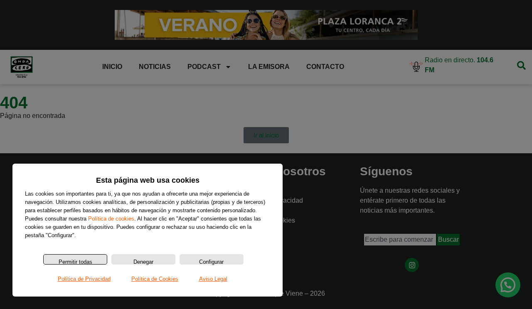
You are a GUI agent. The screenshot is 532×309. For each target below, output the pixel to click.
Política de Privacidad (84, 279)
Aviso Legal (213, 279)
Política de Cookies (154, 279)
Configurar (211, 262)
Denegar (143, 262)
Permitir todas (75, 262)
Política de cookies (111, 219)
